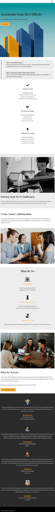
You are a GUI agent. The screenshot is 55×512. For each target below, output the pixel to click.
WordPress (32, 508)
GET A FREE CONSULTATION (8, 389)
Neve (21, 508)
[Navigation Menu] (52, 1)
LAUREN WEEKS (28, 469)
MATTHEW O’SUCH (27, 415)
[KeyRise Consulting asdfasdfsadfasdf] (2, 1)
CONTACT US (5, 24)
